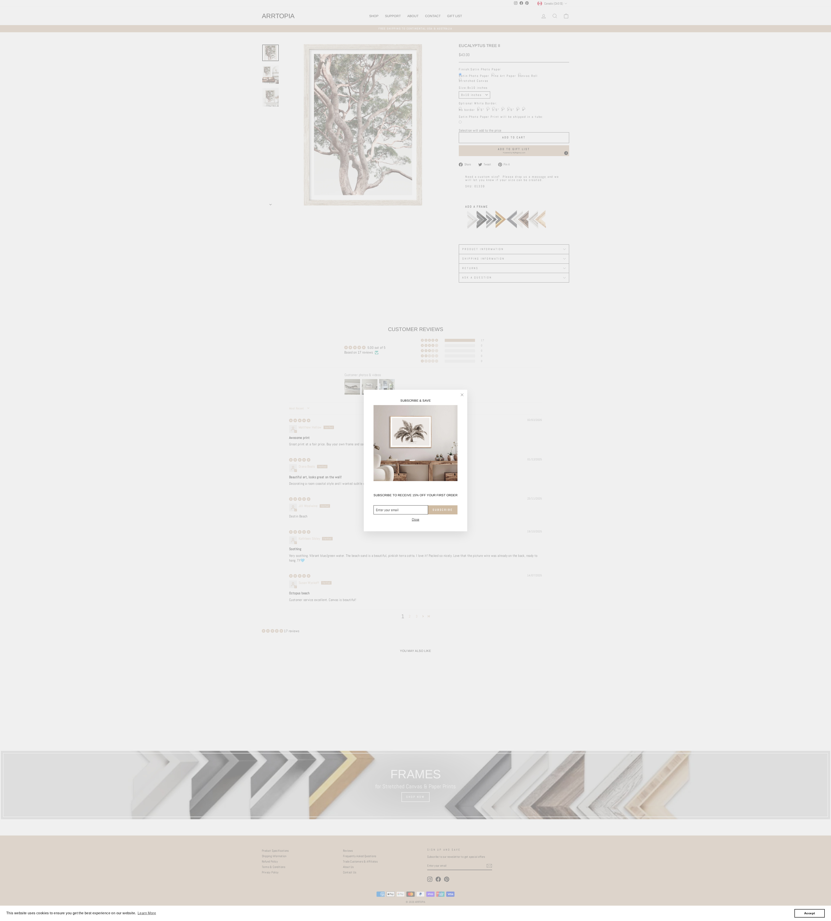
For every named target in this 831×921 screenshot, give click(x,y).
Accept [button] (809, 913)
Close (415, 520)
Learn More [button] (147, 913)
